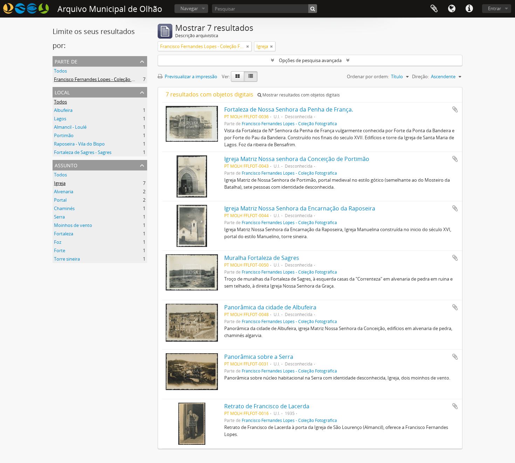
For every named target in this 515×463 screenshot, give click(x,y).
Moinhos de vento (73, 225)
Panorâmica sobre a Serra (258, 357)
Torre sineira (67, 259)
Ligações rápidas (469, 9)
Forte (59, 250)
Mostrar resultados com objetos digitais (300, 95)
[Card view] (237, 76)
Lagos (60, 118)
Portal (60, 200)
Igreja (60, 183)
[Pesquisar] (312, 8)
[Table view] (251, 76)
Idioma (451, 9)
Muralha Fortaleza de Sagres (261, 258)
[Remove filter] (247, 46)
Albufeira (63, 110)
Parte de (66, 61)
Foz (57, 242)
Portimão (64, 135)
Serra (59, 217)
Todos (60, 71)
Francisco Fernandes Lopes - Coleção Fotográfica (104, 79)
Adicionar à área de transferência (455, 109)
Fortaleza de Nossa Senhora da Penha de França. (288, 109)
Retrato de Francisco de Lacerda (266, 406)
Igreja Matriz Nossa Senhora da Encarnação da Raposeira (299, 208)
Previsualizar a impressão (190, 76)
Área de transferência (434, 9)
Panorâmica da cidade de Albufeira (270, 307)
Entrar (494, 8)
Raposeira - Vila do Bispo (79, 144)
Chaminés (64, 208)
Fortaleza (63, 233)
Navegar (189, 8)
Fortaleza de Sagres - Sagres (82, 152)
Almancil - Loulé (70, 127)
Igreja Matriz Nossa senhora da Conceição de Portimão (296, 159)
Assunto (66, 164)
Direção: (420, 76)
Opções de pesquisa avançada (310, 60)
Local (62, 91)
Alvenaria (63, 191)
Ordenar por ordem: (368, 76)
